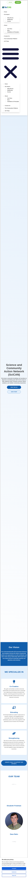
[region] (14, 868)
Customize (14, 872)
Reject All (14, 875)
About (5, 25)
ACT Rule (6, 41)
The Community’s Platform (10, 38)
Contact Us (7, 36)
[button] (10, 63)
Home (5, 11)
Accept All (14, 868)
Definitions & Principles (13, 32)
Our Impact (7, 14)
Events (9, 21)
